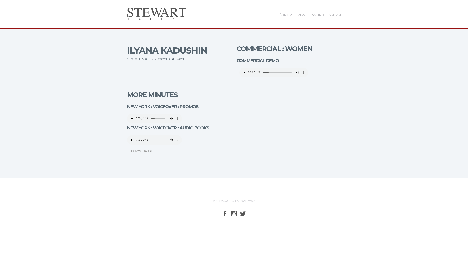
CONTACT (335, 14)
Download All (142, 151)
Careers (318, 14)
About (302, 14)
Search (287, 14)
